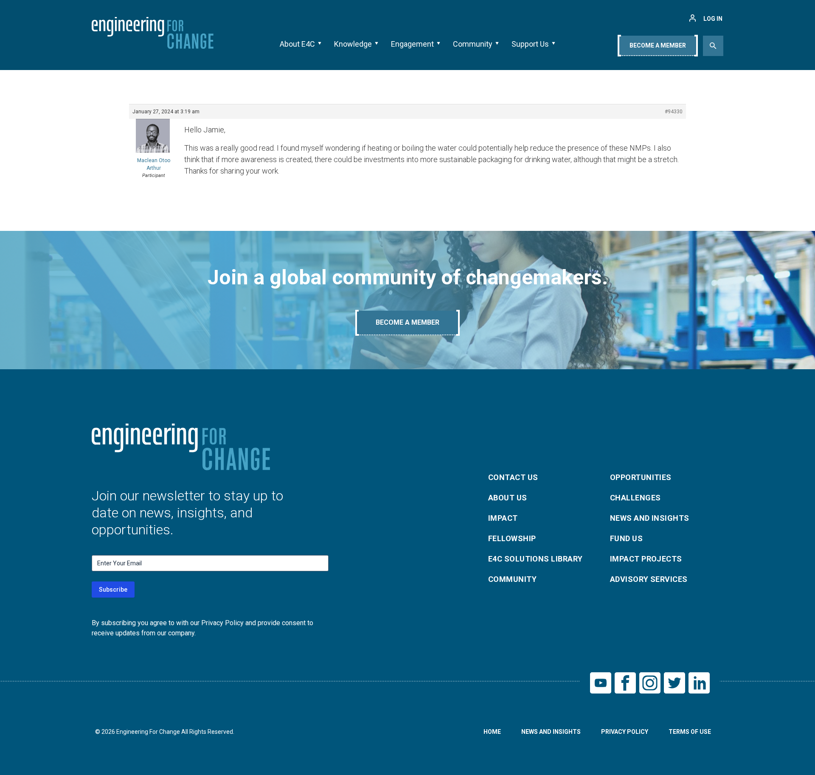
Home (492, 731)
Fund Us (626, 538)
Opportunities (641, 477)
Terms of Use (690, 731)
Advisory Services (649, 579)
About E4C (297, 43)
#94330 (674, 112)
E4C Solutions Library (535, 558)
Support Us (530, 43)
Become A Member (658, 45)
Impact (503, 518)
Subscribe (113, 589)
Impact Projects (646, 558)
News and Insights (649, 518)
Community (472, 43)
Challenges (635, 497)
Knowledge (353, 43)
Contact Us (513, 477)
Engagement (412, 43)
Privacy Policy (624, 731)
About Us (507, 497)
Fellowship (512, 538)
